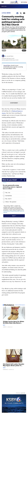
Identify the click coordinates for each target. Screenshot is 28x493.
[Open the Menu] (2, 2)
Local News (6, 13)
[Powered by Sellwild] (23, 393)
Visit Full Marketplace (20, 304)
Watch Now (23, 2)
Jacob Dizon (6, 65)
